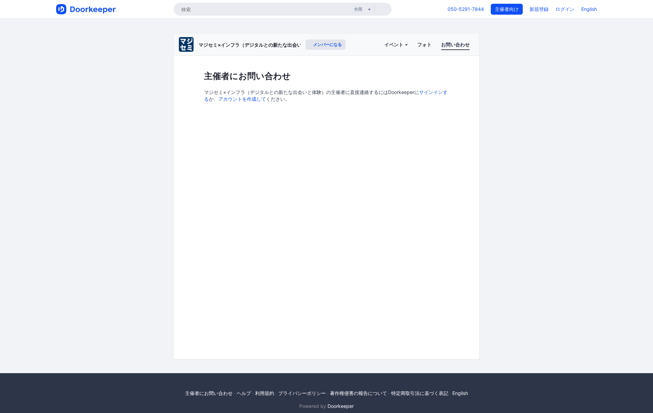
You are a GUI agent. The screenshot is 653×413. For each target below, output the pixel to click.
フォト (424, 44)
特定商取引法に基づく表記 (419, 393)
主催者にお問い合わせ (209, 393)
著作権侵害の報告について (358, 393)
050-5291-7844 (466, 9)
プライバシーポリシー (302, 393)
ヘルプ (244, 393)
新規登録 (539, 9)
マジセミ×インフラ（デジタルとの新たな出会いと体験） (260, 45)
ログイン (564, 9)
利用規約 (264, 393)
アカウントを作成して (242, 99)
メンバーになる (327, 44)
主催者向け (507, 9)
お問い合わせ (455, 44)
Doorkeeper (341, 406)
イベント (394, 44)
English (589, 9)
